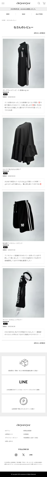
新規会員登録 (27, 430)
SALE (23, 14)
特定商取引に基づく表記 (31, 438)
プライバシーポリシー (11, 438)
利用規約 (26, 434)
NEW (7, 14)
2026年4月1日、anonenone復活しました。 (24, 9)
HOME (3, 20)
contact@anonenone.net (22, 464)
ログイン (7, 430)
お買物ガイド (9, 434)
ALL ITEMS (39, 14)
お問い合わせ (9, 441)
